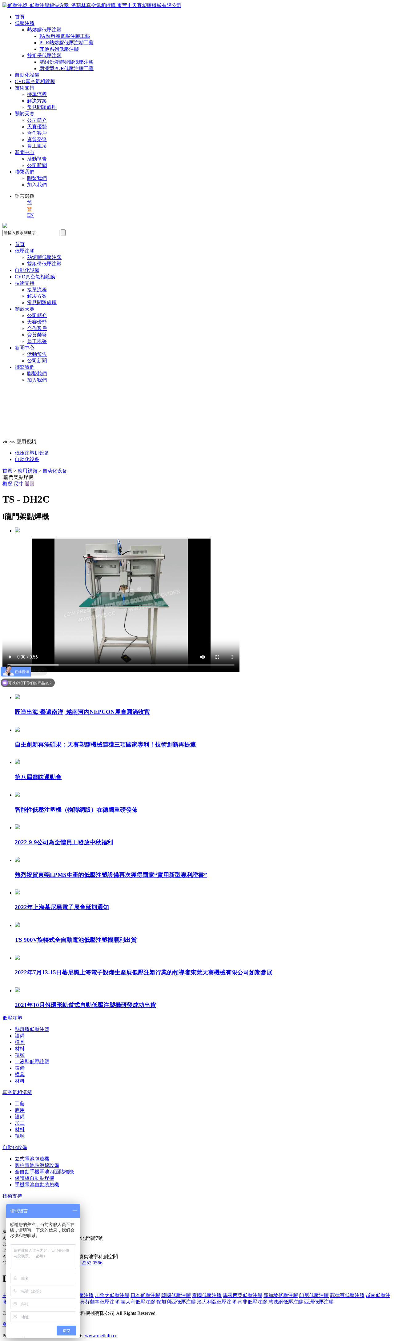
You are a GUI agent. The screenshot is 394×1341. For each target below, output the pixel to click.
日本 (145, 1295)
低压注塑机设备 (32, 453)
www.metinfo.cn (101, 1335)
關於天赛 (24, 113)
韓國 (176, 1295)
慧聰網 (285, 1301)
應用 (20, 1110)
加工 (20, 1123)
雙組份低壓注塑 (44, 55)
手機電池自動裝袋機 (37, 1184)
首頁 (20, 16)
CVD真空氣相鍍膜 (35, 81)
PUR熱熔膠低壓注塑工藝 (66, 42)
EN (30, 215)
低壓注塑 (12, 1018)
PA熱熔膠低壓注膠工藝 (64, 36)
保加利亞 (176, 1301)
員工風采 (37, 146)
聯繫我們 (24, 171)
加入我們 (37, 184)
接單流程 (37, 94)
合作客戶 (37, 133)
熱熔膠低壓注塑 (44, 29)
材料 (20, 1048)
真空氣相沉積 (17, 1092)
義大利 (138, 1301)
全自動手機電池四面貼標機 (44, 1171)
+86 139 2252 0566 (83, 1262)
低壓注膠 (24, 23)
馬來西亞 (242, 1295)
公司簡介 (37, 120)
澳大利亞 (216, 1301)
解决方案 (37, 100)
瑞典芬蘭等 (97, 1301)
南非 (252, 1301)
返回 (29, 483)
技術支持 (24, 87)
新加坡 (280, 1295)
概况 (7, 483)
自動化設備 (27, 75)
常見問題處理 (42, 107)
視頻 (20, 1055)
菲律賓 (347, 1295)
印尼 (314, 1295)
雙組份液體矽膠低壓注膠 (66, 62)
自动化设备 (27, 459)
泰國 (207, 1295)
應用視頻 (27, 470)
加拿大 (112, 1295)
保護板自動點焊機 (34, 1178)
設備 (20, 1035)
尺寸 (18, 483)
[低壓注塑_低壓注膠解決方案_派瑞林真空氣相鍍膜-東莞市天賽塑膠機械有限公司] (91, 5)
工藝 (20, 1103)
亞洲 (319, 1301)
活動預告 (37, 158)
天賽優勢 (37, 126)
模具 (20, 1042)
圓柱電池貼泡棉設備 (37, 1165)
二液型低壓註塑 (32, 1061)
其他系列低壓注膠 (59, 49)
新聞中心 (24, 152)
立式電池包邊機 (32, 1158)
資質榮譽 (37, 139)
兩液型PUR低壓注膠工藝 (66, 68)
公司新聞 (37, 165)
